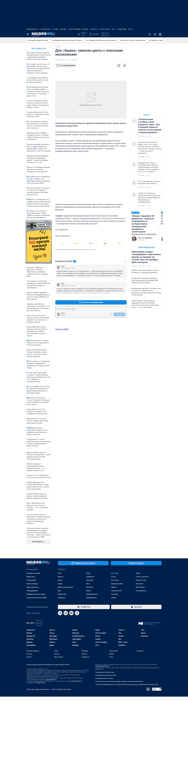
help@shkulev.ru (41, 682)
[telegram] (60, 613)
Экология (139, 584)
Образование (91, 598)
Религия (114, 594)
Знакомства (45, 29)
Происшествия (117, 584)
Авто (60, 573)
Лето (88, 584)
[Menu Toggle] (27, 34)
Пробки (94, 34)
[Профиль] (160, 34)
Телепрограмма (74, 29)
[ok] (77, 613)
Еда (59, 591)
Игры (130, 29)
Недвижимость (33, 29)
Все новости (39, 48)
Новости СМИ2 (62, 329)
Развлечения (116, 591)
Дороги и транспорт (65, 587)
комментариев (67, 65)
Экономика (140, 587)
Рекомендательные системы (104, 678)
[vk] (66, 613)
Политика (115, 580)
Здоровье (61, 598)
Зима (88, 573)
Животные (62, 594)
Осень (113, 577)
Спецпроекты (141, 591)
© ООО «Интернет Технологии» (61, 689)
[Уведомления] (155, 34)
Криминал (90, 577)
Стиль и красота (142, 577)
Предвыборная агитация (36, 594)
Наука (88, 591)
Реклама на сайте (33, 573)
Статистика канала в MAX (37, 598)
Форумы (63, 29)
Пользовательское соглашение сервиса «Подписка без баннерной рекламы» (119, 681)
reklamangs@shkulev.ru (102, 666)
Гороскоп (94, 29)
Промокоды (122, 29)
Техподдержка (32, 591)
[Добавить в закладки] (119, 65)
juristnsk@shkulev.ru (76, 681)
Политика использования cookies (105, 675)
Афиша (85, 29)
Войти (63, 315)
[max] (71, 613)
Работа (114, 587)
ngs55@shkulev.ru (51, 679)
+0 (118, 279)
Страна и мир (141, 580)
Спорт (138, 573)
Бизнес (60, 577)
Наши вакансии (33, 587)
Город (60, 584)
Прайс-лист (31, 577)
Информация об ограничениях (104, 672)
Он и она (114, 573)
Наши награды (32, 584)
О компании (31, 580)
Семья (113, 598)
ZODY (113, 29)
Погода (55, 29)
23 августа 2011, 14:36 (62, 60)
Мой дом (89, 587)
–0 (124, 279)
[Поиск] (149, 34)
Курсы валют (104, 29)
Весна (60, 580)
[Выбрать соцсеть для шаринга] (124, 65)
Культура (89, 580)
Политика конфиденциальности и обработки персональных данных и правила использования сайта (126, 684)
